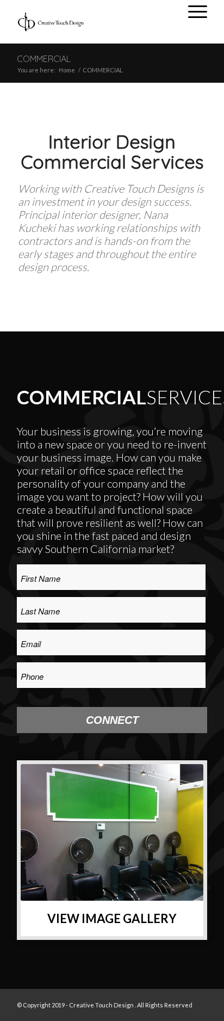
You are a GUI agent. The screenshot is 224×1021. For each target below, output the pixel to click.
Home (67, 69)
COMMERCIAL (44, 58)
